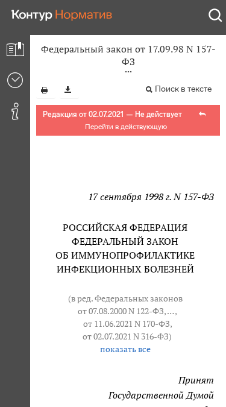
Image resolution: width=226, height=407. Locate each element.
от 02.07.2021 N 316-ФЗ (126, 336)
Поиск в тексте (183, 89)
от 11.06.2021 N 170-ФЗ (126, 323)
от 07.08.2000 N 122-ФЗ (121, 311)
